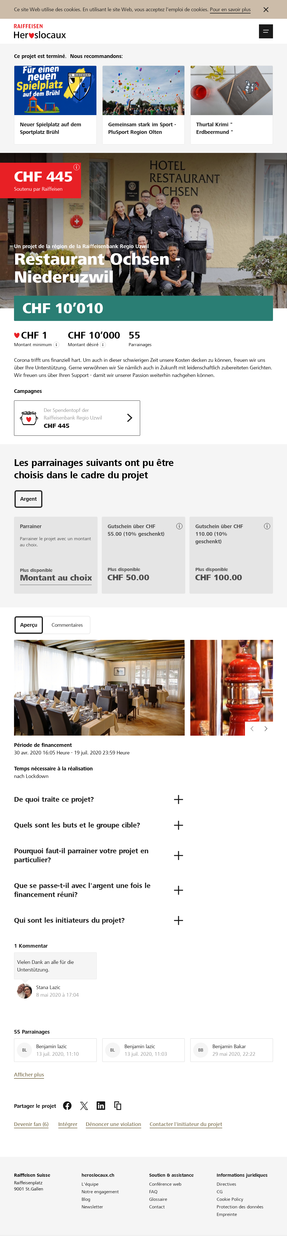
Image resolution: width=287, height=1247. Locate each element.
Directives (226, 1184)
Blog (86, 1199)
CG (220, 1191)
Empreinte (227, 1214)
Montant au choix (56, 577)
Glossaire (158, 1199)
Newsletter (92, 1206)
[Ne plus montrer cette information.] (266, 9)
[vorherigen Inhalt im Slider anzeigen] (266, 729)
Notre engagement (100, 1191)
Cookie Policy (230, 1199)
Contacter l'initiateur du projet (186, 1124)
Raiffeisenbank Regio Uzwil (115, 246)
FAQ (153, 1191)
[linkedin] (101, 1105)
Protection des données (240, 1206)
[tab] (28, 499)
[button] (266, 31)
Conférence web (165, 1184)
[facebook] (67, 1105)
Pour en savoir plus (230, 9)
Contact (157, 1206)
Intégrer (67, 1124)
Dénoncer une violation (113, 1124)
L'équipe (90, 1184)
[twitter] (84, 1105)
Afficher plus (29, 1075)
